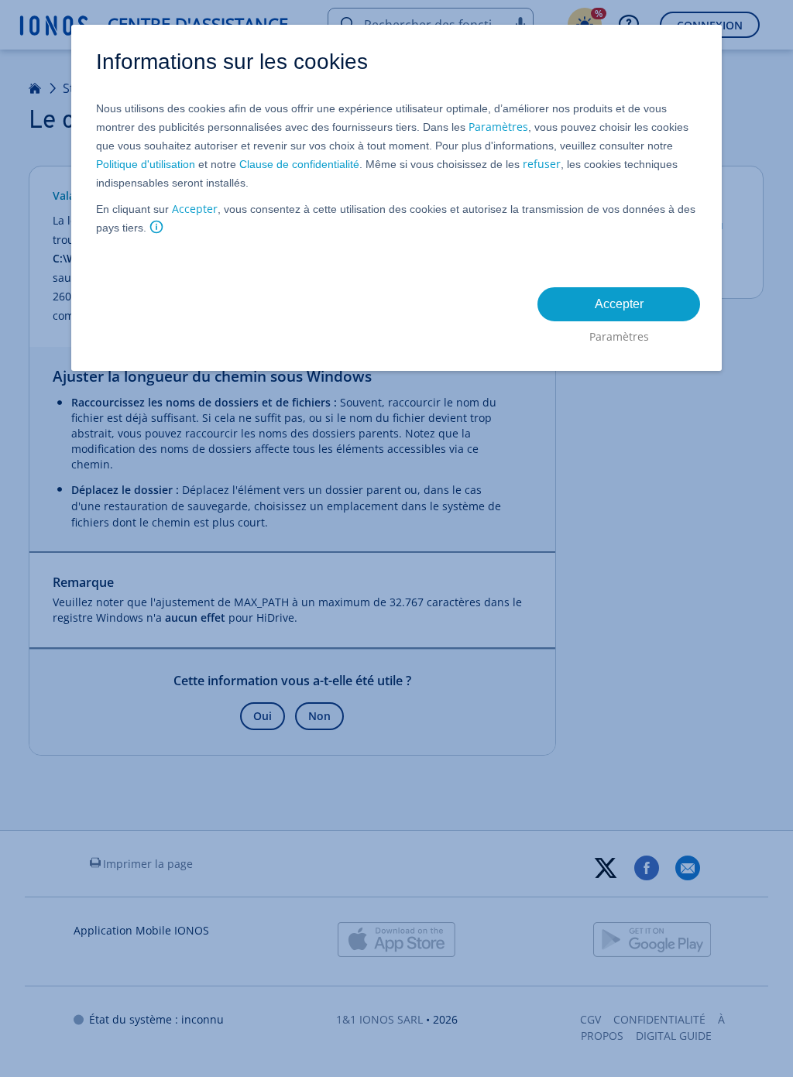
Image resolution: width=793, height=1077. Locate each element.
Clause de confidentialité (299, 164)
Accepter (195, 208)
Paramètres (498, 126)
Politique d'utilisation (145, 164)
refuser (542, 163)
